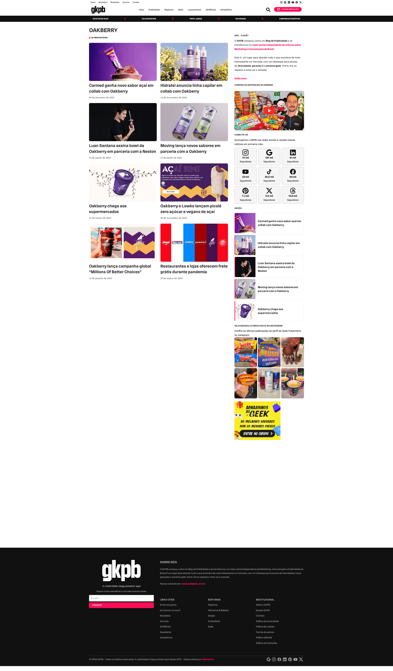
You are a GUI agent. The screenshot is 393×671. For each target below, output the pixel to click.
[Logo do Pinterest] (290, 659)
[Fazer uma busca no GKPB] (268, 9)
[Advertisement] (257, 492)
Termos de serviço (265, 632)
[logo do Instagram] (268, 659)
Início (141, 9)
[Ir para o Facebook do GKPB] (297, 2)
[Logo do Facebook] (279, 659)
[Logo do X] (301, 659)
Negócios (168, 9)
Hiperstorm (208, 659)
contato (135, 2)
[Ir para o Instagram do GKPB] (281, 2)
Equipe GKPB (263, 610)
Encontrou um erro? (170, 610)
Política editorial (264, 637)
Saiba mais (240, 78)
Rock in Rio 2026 (100, 19)
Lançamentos (194, 9)
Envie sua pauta (168, 604)
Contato (260, 615)
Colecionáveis (149, 19)
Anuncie (126, 2)
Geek (180, 9)
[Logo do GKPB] (121, 571)
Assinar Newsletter (290, 9)
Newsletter (114, 2)
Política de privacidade (267, 621)
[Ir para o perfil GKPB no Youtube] (293, 2)
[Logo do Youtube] (295, 659)
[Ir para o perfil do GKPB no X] (300, 2)
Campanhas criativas (289, 19)
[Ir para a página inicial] (98, 10)
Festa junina (196, 19)
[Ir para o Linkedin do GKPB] (289, 2)
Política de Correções (266, 643)
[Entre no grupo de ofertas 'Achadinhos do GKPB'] (257, 420)
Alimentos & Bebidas (218, 610)
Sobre (93, 2)
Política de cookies (265, 626)
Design (211, 615)
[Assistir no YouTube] (269, 110)
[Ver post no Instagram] (245, 352)
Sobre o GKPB (263, 604)
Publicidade (154, 9)
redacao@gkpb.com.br (193, 583)
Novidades (240, 19)
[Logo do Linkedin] (284, 659)
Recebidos (103, 2)
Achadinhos (226, 9)
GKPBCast (211, 9)
